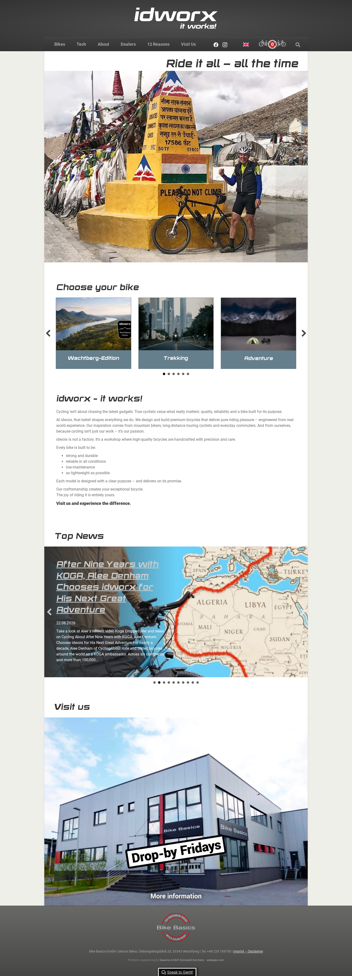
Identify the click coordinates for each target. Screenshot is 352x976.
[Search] (298, 44)
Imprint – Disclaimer (248, 951)
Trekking (176, 358)
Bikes (59, 44)
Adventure (258, 358)
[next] (304, 333)
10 (197, 647)
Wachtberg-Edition (93, 358)
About (103, 44)
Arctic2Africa (88, 564)
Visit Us (188, 44)
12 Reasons (158, 44)
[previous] (48, 333)
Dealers (128, 44)
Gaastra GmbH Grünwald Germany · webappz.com (192, 960)
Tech (81, 44)
